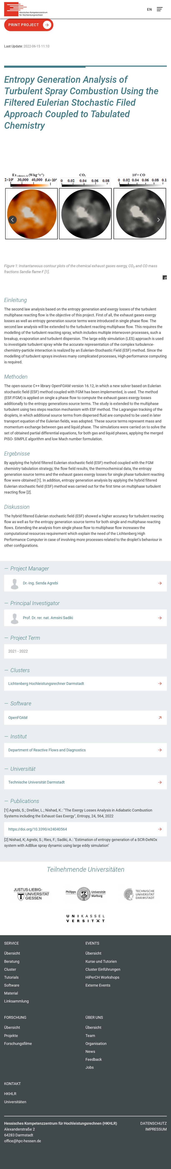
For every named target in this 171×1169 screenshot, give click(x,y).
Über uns (94, 1017)
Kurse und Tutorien (101, 961)
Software (11, 985)
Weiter (158, 220)
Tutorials (11, 977)
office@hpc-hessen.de (22, 1141)
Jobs (90, 1067)
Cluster (10, 969)
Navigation (159, 10)
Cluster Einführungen (103, 969)
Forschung (15, 1017)
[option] (85, 216)
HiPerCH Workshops (102, 977)
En (149, 9)
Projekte (11, 1036)
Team (90, 1036)
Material (11, 993)
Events (92, 943)
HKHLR (10, 1094)
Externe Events (98, 985)
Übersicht (12, 953)
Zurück (12, 220)
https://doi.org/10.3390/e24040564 (37, 829)
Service (11, 943)
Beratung (11, 961)
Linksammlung (16, 1001)
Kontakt (12, 1084)
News (90, 1051)
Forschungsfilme (18, 1044)
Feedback (94, 1059)
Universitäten (15, 1102)
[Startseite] (27, 9)
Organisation (96, 1044)
